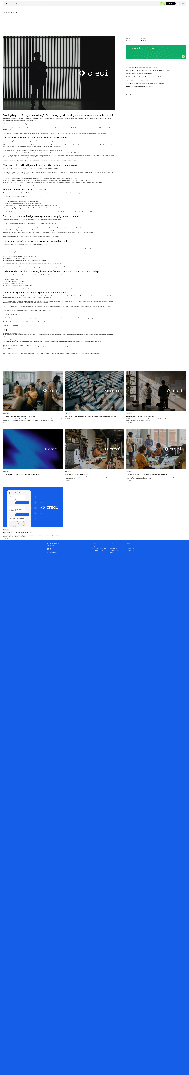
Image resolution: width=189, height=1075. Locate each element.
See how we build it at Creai (11, 325)
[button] (18, 3)
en (178, 3)
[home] (9, 3)
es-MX (182, 3)
